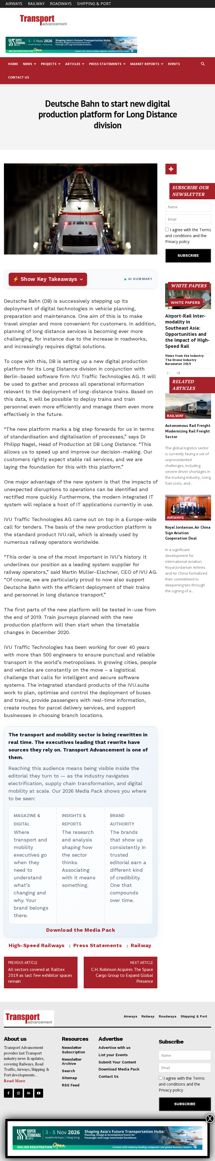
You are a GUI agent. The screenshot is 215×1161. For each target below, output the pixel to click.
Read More (14, 1080)
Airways (14, 3)
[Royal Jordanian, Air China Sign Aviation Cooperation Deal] (188, 508)
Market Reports (144, 64)
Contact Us (18, 77)
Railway (36, 3)
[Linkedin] (28, 1093)
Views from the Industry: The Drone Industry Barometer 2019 (184, 359)
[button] (202, 64)
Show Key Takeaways (49, 279)
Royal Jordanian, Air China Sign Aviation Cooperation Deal (188, 533)
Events (174, 64)
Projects (49, 64)
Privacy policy (177, 241)
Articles (72, 64)
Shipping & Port (94, 3)
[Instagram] (18, 1093)
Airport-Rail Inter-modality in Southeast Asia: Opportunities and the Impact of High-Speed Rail (187, 331)
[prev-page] (168, 373)
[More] (171, 169)
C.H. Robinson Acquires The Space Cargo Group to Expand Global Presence (122, 975)
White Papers (185, 302)
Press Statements (105, 64)
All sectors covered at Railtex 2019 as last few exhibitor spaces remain (40, 975)
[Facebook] (8, 1093)
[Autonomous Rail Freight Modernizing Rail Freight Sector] (188, 406)
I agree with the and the (188, 235)
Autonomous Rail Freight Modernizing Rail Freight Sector (188, 431)
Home (13, 64)
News (27, 64)
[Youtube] (38, 1093)
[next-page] (177, 373)
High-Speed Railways (37, 945)
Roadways (61, 3)
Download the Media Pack (80, 930)
